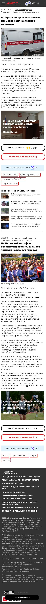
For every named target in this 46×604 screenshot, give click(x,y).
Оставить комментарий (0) (23, 157)
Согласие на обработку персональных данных (22, 563)
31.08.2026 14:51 (7, 238)
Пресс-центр (34, 477)
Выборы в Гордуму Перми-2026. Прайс (21, 508)
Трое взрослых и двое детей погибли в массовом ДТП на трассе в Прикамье (25, 225)
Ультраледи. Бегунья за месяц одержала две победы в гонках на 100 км (22, 404)
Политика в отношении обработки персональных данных (17, 566)
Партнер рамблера (22, 592)
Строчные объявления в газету (17, 495)
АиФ (13, 60)
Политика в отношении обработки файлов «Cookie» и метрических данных (20, 570)
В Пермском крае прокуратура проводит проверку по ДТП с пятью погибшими (26, 202)
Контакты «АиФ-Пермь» (13, 492)
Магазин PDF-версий (12, 483)
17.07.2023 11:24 (7, 10)
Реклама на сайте (11, 480)
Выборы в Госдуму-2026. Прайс (17, 499)
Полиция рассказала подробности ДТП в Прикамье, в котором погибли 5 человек (26, 217)
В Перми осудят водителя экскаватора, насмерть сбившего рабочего (19, 123)
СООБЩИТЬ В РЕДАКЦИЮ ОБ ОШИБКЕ (19, 511)
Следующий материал (22, 597)
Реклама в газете (30, 480)
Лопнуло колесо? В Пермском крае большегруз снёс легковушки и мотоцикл (26, 210)
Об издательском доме (14, 477)
